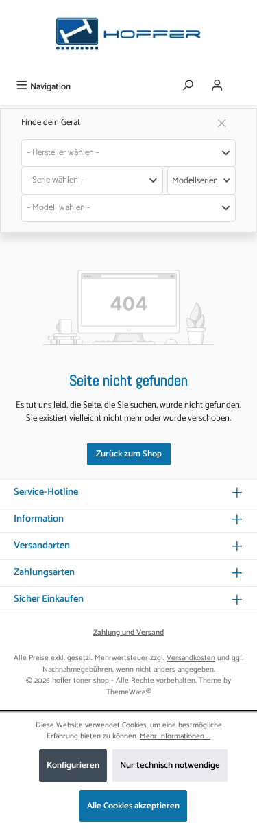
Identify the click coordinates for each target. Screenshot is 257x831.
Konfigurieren (73, 765)
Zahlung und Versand (128, 633)
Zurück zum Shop (129, 454)
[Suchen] (188, 86)
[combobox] (128, 153)
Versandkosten (191, 658)
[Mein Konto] (217, 86)
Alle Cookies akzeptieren (133, 806)
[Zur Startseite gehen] (128, 37)
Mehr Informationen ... (175, 736)
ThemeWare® (128, 692)
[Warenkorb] (241, 82)
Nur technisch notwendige (170, 765)
